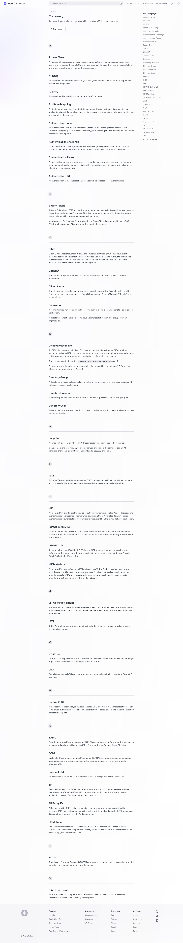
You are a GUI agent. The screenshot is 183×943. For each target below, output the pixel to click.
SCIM (145, 118)
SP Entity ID (148, 129)
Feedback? (149, 3)
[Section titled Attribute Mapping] (47, 104)
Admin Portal (54, 927)
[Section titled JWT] (47, 621)
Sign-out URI (148, 122)
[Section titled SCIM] (47, 753)
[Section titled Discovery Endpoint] (47, 346)
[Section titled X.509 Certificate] (47, 890)
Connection (147, 59)
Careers (136, 923)
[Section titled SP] (47, 785)
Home (53, 11)
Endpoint (147, 76)
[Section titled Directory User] (47, 406)
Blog (112, 915)
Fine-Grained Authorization (60, 931)
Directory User (149, 73)
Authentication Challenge (153, 35)
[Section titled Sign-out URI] (47, 772)
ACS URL (147, 21)
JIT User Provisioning (152, 97)
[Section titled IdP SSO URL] (47, 546)
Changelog (89, 919)
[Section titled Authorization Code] (47, 123)
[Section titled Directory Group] (47, 377)
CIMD (145, 48)
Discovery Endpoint (151, 62)
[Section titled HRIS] (47, 476)
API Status (89, 923)
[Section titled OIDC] (47, 670)
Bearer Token (148, 45)
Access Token (149, 17)
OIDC (145, 108)
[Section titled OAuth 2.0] (47, 654)
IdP (144, 83)
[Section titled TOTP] (47, 858)
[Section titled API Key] (47, 92)
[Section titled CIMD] (47, 249)
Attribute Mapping (150, 28)
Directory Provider (150, 69)
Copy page (57, 29)
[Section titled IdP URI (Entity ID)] (47, 527)
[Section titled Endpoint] (47, 438)
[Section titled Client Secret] (47, 286)
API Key (146, 24)
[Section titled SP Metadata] (47, 822)
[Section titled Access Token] (47, 57)
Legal (135, 927)
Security (114, 927)
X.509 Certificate (150, 139)
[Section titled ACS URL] (47, 76)
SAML (145, 115)
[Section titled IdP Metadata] (47, 564)
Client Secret (148, 55)
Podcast (114, 919)
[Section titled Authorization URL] (47, 176)
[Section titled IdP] (47, 508)
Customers (137, 919)
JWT (145, 101)
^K (121, 3)
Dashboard (162, 3)
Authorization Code (151, 31)
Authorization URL (150, 41)
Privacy (136, 931)
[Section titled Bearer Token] (47, 206)
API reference (135, 3)
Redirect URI (148, 111)
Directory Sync (55, 923)
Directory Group (149, 66)
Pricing (114, 923)
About (135, 915)
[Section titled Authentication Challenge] (47, 142)
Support (114, 931)
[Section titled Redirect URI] (47, 702)
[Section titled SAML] (47, 738)
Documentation (91, 915)
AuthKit (52, 915)
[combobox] (86, 3)
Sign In (172, 3)
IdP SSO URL (148, 90)
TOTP (145, 136)
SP (144, 125)
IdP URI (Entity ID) (150, 87)
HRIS (145, 80)
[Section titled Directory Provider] (47, 393)
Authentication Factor (152, 38)
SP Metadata (148, 132)
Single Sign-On (55, 919)
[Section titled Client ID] (47, 271)
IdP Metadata (148, 94)
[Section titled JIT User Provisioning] (47, 603)
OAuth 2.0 (147, 104)
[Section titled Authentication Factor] (47, 157)
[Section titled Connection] (47, 305)
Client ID (146, 52)
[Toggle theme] (178, 3)
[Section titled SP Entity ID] (47, 803)
